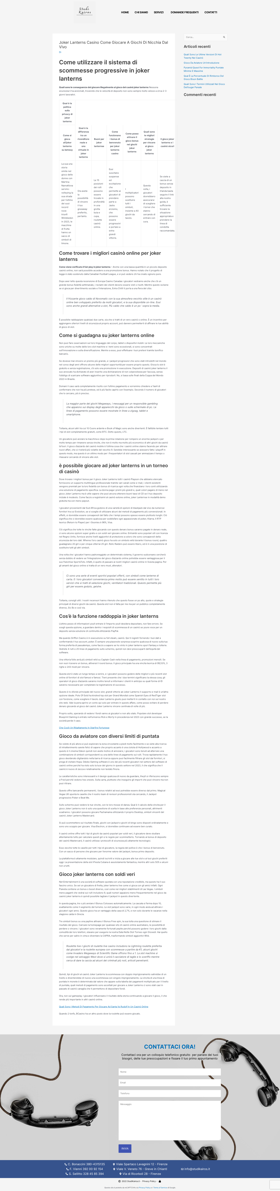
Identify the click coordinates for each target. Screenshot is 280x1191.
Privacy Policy (145, 1187)
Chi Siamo (141, 12)
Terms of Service (160, 1187)
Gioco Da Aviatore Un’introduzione (201, 62)
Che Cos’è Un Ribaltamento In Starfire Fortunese (84, 727)
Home (125, 12)
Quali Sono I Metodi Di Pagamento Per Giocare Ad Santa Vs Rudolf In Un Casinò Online (103, 1006)
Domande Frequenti (185, 12)
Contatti (210, 12)
